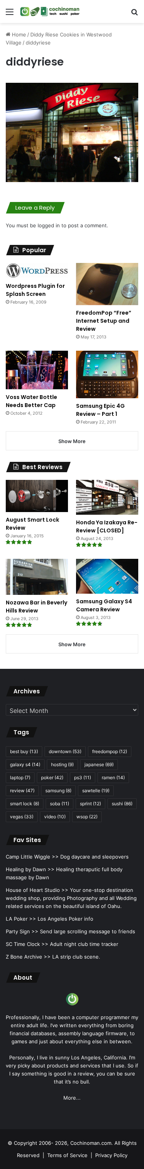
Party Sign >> (22, 931)
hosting (62, 764)
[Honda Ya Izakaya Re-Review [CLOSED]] (107, 497)
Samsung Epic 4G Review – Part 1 (100, 410)
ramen (113, 777)
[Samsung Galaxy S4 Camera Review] (107, 576)
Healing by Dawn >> (30, 869)
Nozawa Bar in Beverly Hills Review (36, 606)
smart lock (24, 803)
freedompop (109, 751)
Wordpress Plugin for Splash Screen (35, 290)
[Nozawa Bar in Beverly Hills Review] (37, 577)
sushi (122, 803)
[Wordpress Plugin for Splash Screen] (37, 270)
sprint (90, 803)
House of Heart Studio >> (37, 890)
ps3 (82, 777)
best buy (24, 751)
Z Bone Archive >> (28, 957)
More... (72, 1098)
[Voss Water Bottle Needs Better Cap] (37, 370)
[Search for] (134, 14)
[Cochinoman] (50, 11)
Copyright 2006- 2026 (40, 1143)
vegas (21, 816)
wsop (87, 816)
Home (18, 34)
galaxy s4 (25, 764)
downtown (65, 751)
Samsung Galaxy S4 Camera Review (104, 605)
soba (59, 803)
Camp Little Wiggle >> (32, 857)
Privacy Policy (111, 1155)
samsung (58, 790)
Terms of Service (67, 1155)
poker (52, 777)
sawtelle (95, 790)
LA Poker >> (21, 919)
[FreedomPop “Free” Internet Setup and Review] (107, 284)
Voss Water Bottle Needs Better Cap (31, 401)
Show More (72, 441)
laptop (20, 777)
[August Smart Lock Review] (37, 496)
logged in (49, 225)
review (22, 790)
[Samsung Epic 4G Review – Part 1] (107, 374)
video (55, 816)
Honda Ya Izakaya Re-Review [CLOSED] (106, 526)
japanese (99, 764)
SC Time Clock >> (27, 944)
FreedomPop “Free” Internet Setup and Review (103, 321)
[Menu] (9, 14)
